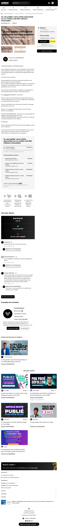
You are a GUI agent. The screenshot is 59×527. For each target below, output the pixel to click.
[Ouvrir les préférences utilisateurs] (55, 3)
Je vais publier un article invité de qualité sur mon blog (14, 423)
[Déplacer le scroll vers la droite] (56, 9)
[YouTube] (28, 521)
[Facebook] (29, 521)
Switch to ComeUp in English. (28, 524)
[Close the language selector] (37, 524)
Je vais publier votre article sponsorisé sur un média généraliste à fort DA (14, 360)
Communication (19, 13)
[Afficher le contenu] (56, 491)
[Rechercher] (28, 3)
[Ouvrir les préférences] (49, 3)
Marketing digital (8, 13)
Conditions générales (29, 512)
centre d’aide (34, 467)
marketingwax (20, 57)
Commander (43, 41)
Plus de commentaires (8, 296)
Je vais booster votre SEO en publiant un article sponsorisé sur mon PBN (42, 394)
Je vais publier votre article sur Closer (41, 422)
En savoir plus (24, 328)
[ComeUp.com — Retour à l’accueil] (5, 3)
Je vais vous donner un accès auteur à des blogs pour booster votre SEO (14, 394)
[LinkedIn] (26, 521)
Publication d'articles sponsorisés (34, 13)
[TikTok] (32, 521)
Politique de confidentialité (29, 515)
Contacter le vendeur (46, 51)
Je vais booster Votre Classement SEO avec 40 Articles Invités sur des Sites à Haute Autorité (13, 451)
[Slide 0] (7, 49)
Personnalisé (44, 35)
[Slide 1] (20, 49)
